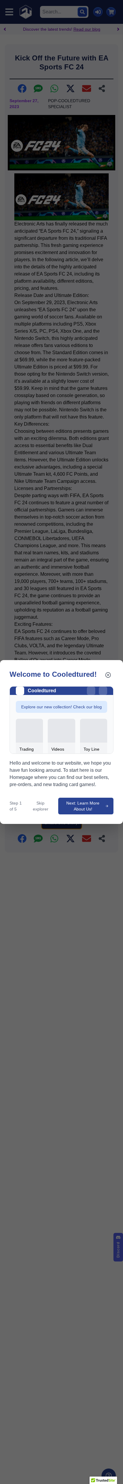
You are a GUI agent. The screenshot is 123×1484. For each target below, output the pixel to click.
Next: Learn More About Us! (82, 806)
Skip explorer (40, 806)
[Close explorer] (108, 675)
